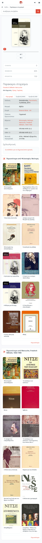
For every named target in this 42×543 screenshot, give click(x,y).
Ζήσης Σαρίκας (17, 90)
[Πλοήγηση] (2, 2)
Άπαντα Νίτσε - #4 (25, 110)
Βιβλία (6, 7)
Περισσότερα (35, 343)
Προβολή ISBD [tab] (33, 96)
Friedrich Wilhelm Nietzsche (12, 87)
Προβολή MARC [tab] (20, 96)
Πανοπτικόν (33, 100)
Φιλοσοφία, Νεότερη (26, 120)
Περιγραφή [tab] (9, 96)
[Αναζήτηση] (38, 11)
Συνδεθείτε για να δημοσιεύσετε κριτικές (18, 150)
